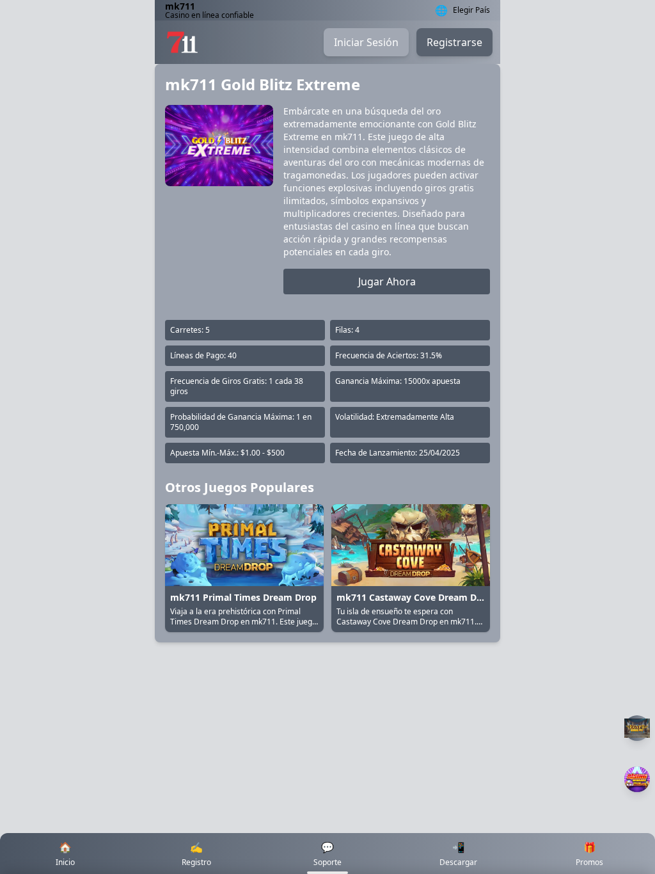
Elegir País (471, 10)
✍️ (196, 854)
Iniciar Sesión (366, 42)
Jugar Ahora (387, 281)
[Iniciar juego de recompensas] (637, 779)
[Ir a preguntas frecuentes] (637, 728)
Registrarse (454, 42)
